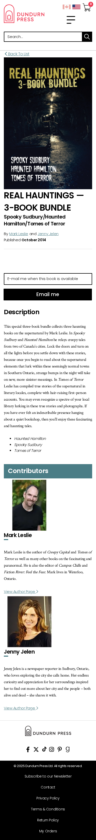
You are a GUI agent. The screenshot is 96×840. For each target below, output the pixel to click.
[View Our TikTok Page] (44, 750)
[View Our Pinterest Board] (59, 750)
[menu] (71, 20)
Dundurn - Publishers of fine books (24, 13)
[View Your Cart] (87, 5)
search (87, 37)
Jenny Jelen (48, 233)
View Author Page (20, 591)
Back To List (18, 54)
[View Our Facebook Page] (28, 750)
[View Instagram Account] (51, 750)
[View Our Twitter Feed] (36, 750)
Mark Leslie (18, 233)
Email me (47, 294)
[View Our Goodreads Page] (67, 750)
